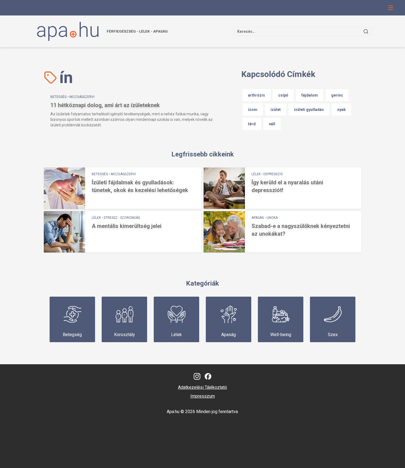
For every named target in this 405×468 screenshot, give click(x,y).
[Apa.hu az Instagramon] (197, 376)
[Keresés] (366, 31)
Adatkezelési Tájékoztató (202, 387)
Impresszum (202, 396)
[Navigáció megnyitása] (390, 7)
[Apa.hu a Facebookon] (208, 376)
